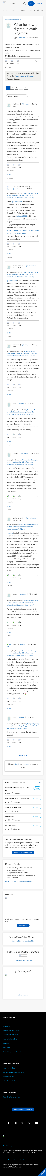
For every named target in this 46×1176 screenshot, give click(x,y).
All (40, 783)
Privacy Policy (18, 1160)
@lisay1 (22, 644)
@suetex (23, 594)
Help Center (6, 1047)
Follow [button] (37, 788)
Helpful (12, 63)
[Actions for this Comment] (37, 165)
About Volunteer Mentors (11, 1035)
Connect (11, 3)
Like (7, 63)
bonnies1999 (27, 37)
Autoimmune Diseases (13, 19)
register (26, 764)
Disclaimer (6, 1043)
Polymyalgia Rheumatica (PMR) (17, 798)
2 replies (9, 257)
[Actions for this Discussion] (39, 61)
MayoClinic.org (7, 1146)
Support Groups (18, 10)
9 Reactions (10, 170)
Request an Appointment (23, 1109)
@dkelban (24, 453)
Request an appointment (23, 852)
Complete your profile (23, 960)
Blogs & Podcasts (36, 10)
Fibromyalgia (10, 816)
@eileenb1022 (21, 216)
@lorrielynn (25, 104)
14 (26, 88)
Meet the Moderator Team (11, 1030)
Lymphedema (10, 825)
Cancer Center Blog (9, 1068)
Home (5, 10)
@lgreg (21, 403)
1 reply (9, 336)
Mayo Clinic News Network (11, 1097)
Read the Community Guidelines (18, 881)
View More (23, 755)
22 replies (10, 178)
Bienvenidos (23, 995)
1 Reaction (8, 67)
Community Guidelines (10, 1039)
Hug (18, 63)
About (5, 1022)
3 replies (9, 445)
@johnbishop (17, 189)
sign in (17, 764)
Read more (23, 925)
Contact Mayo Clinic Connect (12, 1052)
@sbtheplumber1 (31, 266)
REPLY (9, 175)
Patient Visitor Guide (9, 1081)
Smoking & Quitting (13, 807)
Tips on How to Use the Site (23, 941)
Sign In (39, 3)
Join (31, 3)
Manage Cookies (28, 1160)
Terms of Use (7, 1160)
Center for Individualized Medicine (13, 1072)
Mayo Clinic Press (8, 1076)
